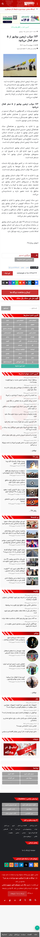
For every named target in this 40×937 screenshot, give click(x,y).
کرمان (7, 345)
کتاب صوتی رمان (11, 813)
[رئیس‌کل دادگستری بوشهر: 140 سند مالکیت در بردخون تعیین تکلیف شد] (32, 562)
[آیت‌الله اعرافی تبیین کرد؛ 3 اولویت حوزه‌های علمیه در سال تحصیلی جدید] (32, 572)
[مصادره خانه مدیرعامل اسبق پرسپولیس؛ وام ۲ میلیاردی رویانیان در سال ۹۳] (32, 642)
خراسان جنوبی (32, 333)
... (29, 782)
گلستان (7, 349)
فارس (20, 341)
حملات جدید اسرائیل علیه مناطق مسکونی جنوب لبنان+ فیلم (15, 481)
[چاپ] (3, 283)
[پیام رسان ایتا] (11, 865)
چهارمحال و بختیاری (7, 329)
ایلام (8, 325)
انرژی (13, 826)
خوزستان (32, 337)
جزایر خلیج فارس (20, 362)
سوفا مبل (29, 778)
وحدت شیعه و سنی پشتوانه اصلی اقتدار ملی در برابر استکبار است (15, 579)
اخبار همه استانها (8, 362)
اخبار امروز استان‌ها (20, 366)
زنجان (20, 337)
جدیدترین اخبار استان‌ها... (24, 259)
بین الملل (6, 826)
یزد (32, 362)
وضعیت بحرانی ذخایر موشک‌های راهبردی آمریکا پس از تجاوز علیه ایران (13, 532)
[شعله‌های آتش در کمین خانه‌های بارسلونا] (32, 502)
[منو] (37, 4)
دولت (35, 829)
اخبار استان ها (28, 32)
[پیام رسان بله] (6, 865)
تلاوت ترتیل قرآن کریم (29, 805)
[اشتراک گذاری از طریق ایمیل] (7, 283)
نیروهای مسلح (27, 836)
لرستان (20, 354)
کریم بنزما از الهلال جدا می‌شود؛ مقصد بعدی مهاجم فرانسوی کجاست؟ (15, 678)
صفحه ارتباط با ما (28, 850)
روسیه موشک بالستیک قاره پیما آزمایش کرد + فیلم (15, 462)
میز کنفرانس (29, 813)
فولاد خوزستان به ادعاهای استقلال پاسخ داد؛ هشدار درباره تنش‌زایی (14, 652)
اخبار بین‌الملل (33, 826)
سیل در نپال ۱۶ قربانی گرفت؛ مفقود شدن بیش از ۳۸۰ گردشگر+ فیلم (14, 491)
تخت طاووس (11, 809)
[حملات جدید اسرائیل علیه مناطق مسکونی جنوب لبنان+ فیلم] (32, 483)
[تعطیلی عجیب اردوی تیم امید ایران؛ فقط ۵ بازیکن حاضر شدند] (32, 669)
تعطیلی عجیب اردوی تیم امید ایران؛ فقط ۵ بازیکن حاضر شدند (14, 665)
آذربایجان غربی (20, 320)
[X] (33, 283)
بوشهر (21, 32)
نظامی (35, 836)
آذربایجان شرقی (32, 320)
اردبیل (7, 320)
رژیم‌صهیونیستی (27, 829)
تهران (20, 329)
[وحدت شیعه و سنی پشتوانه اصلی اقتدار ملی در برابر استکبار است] (32, 581)
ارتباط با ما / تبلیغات (17, 893)
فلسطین (6, 829)
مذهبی (17, 833)
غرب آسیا (17, 829)
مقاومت (11, 833)
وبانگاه (26, 875)
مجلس (24, 833)
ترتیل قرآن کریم (29, 774)
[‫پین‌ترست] (23, 283)
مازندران (7, 354)
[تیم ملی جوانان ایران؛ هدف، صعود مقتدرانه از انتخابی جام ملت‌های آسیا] (32, 524)
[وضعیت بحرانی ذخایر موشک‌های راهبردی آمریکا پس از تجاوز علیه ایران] (32, 534)
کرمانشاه (32, 349)
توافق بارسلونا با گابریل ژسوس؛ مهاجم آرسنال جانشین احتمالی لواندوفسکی (13, 541)
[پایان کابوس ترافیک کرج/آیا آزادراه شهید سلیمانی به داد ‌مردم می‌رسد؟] (32, 553)
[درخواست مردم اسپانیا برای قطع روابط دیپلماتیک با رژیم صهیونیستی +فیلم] (32, 474)
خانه (34, 32)
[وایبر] (10, 283)
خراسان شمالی (7, 333)
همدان (7, 358)
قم (32, 345)
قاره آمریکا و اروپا (33, 833)
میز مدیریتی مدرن (11, 805)
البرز (20, 325)
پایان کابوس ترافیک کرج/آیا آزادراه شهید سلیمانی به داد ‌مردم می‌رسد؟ (14, 551)
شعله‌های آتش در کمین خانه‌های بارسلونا (15, 500)
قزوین (7, 341)
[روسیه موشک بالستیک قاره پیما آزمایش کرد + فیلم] (32, 464)
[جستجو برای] (3, 4)
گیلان (32, 354)
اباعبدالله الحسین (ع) (14, 267)
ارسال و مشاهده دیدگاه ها (20, 292)
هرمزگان (20, 358)
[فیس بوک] (36, 283)
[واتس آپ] (17, 283)
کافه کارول (11, 774)
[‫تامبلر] (26, 283)
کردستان (20, 345)
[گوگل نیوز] (16, 865)
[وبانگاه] (29, 4)
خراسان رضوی (20, 333)
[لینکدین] (29, 283)
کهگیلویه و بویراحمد (20, 349)
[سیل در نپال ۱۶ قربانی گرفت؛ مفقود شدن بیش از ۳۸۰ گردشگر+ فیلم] (32, 493)
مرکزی (32, 358)
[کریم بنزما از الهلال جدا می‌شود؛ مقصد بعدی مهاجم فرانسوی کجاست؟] (32, 682)
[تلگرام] (13, 283)
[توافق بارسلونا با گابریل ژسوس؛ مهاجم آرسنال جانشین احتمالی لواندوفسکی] (32, 543)
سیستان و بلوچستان (32, 341)
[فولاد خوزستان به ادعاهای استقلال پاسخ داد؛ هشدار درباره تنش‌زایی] (32, 656)
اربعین (27, 267)
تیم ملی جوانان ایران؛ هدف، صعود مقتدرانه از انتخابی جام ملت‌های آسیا (13, 523)
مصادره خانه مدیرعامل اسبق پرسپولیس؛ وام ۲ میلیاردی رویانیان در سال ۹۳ (13, 639)
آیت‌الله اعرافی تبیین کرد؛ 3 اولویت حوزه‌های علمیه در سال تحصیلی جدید (14, 570)
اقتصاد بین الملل (22, 826)
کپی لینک (7, 273)
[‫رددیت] (20, 283)
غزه (11, 829)
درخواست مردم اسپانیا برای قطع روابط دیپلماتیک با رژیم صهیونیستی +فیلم (14, 472)
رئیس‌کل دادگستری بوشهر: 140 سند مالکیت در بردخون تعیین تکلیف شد (14, 560)
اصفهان (32, 325)
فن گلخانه (11, 778)
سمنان (7, 337)
